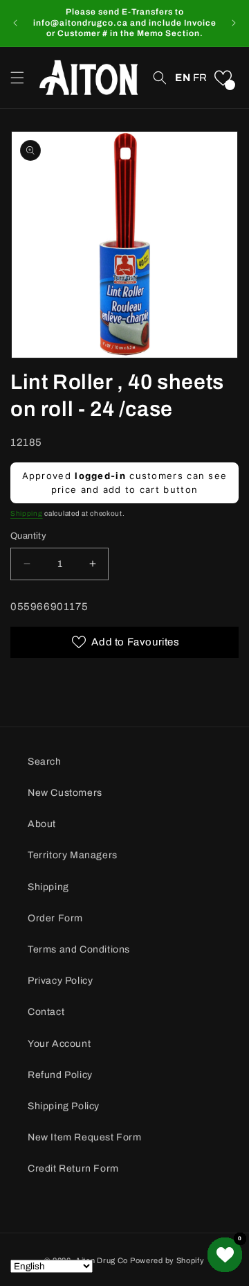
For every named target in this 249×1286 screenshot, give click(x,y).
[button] (17, 77)
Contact (46, 1012)
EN (182, 77)
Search (45, 761)
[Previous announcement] (15, 23)
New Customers (65, 793)
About (42, 824)
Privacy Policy (60, 980)
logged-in (100, 475)
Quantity (28, 536)
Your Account (59, 1044)
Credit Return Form (73, 1168)
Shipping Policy (64, 1106)
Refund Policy (60, 1075)
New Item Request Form (85, 1137)
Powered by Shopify (167, 1260)
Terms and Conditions (79, 949)
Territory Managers (73, 855)
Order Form (55, 918)
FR (200, 77)
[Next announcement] (234, 23)
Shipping (26, 513)
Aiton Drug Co (101, 1260)
